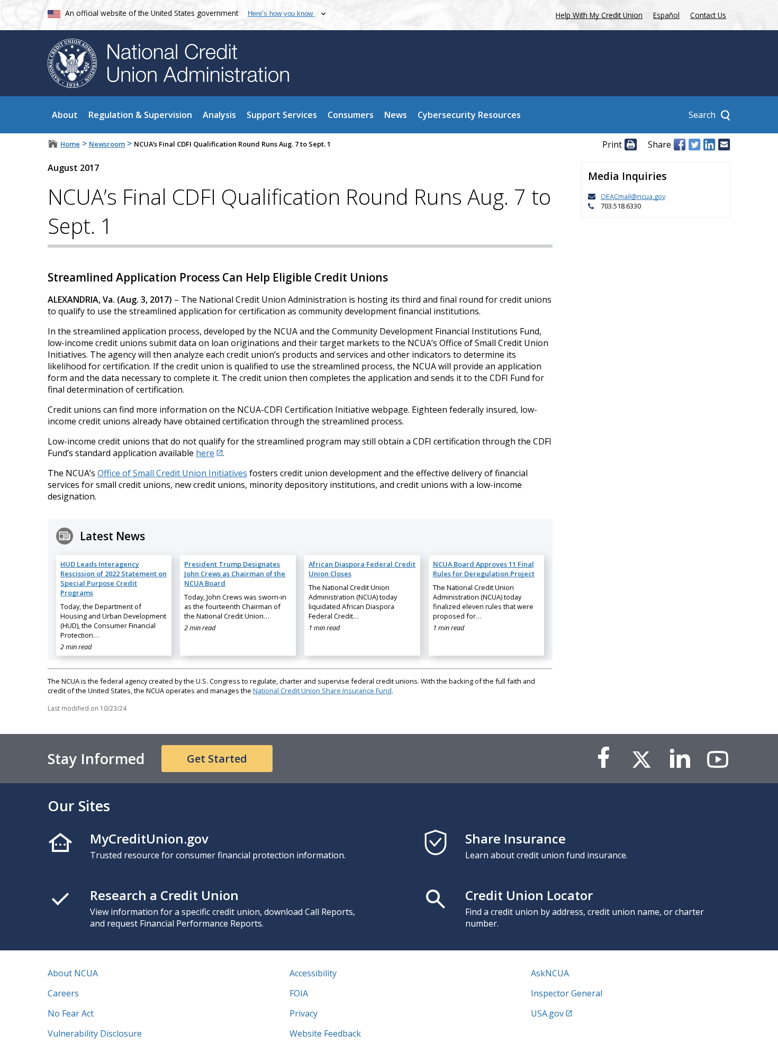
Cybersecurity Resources (469, 115)
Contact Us (708, 15)
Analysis (219, 115)
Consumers (351, 115)
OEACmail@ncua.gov (633, 196)
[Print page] (630, 144)
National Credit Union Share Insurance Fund (322, 690)
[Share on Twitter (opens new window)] (694, 144)
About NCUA (73, 973)
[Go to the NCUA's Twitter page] (641, 759)
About (65, 115)
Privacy (304, 1013)
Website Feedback (325, 1033)
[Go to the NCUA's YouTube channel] (717, 759)
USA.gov (547, 1013)
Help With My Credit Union (597, 14)
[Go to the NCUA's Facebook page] (603, 759)
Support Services (282, 115)
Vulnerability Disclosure (95, 1033)
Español (666, 15)
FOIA (299, 993)
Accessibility (313, 973)
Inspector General (566, 993)
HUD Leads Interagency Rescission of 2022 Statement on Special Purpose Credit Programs (113, 578)
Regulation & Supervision (140, 115)
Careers (63, 993)
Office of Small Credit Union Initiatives (172, 473)
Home (70, 144)
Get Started (217, 758)
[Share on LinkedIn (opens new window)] (709, 144)
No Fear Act (71, 1013)
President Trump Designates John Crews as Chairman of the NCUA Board (234, 573)
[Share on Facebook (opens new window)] (679, 144)
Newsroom (107, 144)
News (395, 115)
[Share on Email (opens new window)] (724, 144)
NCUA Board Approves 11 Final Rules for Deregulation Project (484, 568)
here (205, 453)
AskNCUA (550, 973)
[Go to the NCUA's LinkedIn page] (679, 759)
